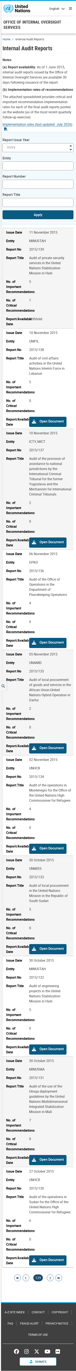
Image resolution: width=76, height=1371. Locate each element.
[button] (47, 422)
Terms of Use (38, 1335)
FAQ (10, 1323)
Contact (38, 1312)
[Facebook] (17, 1351)
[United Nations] (16, 8)
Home (6, 39)
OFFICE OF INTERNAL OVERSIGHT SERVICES (32, 24)
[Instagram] (26, 1351)
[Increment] (70, 145)
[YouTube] (47, 1351)
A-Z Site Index (15, 1312)
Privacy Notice (57, 1323)
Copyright (60, 1312)
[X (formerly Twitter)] (36, 1351)
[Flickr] (57, 1351)
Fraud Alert (29, 1323)
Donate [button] (41, 1362)
